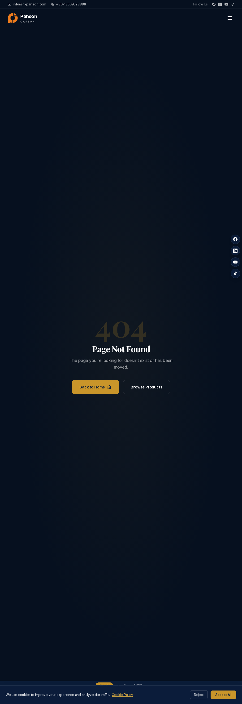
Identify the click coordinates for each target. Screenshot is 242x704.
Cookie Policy (122, 695)
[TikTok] (232, 4)
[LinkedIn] (220, 4)
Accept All (223, 695)
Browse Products (146, 387)
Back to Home (92, 387)
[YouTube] (226, 4)
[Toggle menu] (229, 18)
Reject (199, 695)
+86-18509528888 (71, 4)
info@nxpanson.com (29, 4)
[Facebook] (214, 4)
